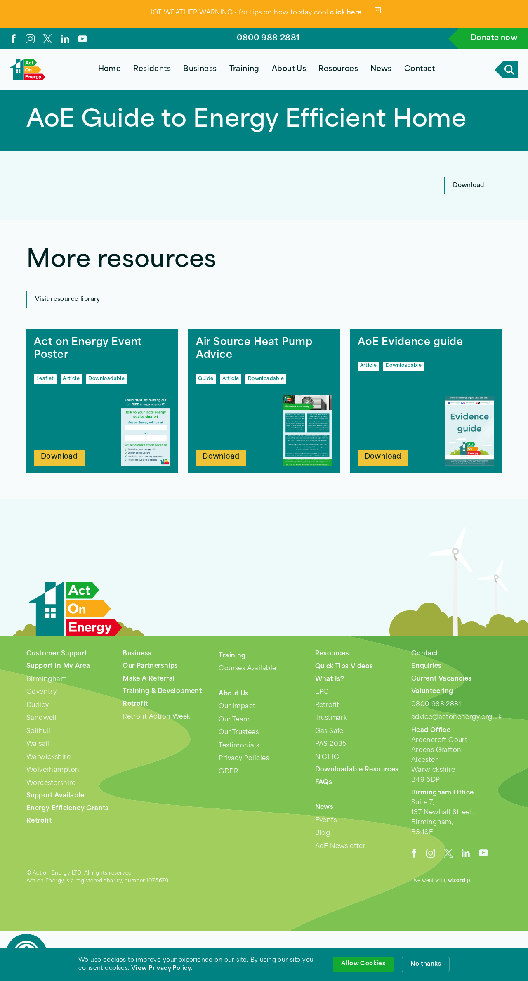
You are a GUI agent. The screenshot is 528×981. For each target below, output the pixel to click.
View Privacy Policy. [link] (162, 968)
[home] (27, 69)
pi (460, 880)
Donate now (494, 38)
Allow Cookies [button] (363, 964)
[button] (152, 70)
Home (109, 69)
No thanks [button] (425, 964)
